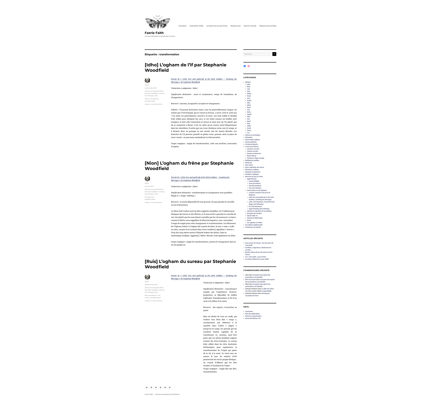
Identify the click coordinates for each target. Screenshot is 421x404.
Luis (248, 110)
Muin (249, 112)
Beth (248, 87)
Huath (249, 100)
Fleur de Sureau (250, 279)
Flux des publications (252, 314)
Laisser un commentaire (153, 104)
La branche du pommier (216, 26)
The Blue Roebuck (255, 186)
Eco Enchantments (255, 206)
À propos (182, 26)
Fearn (249, 96)
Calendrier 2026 (196, 26)
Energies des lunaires (254, 213)
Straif (249, 128)
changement (149, 197)
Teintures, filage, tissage (255, 158)
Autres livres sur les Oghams (257, 190)
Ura (248, 133)
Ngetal (249, 114)
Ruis (156, 292)
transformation (150, 101)
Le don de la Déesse (252, 147)
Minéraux (248, 163)
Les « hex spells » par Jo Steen (255, 257)
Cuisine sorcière (252, 151)
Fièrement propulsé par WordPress (167, 394)
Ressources (236, 26)
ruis (158, 295)
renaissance (154, 99)
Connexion (249, 311)
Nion (156, 194)
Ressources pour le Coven (254, 176)
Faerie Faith (154, 33)
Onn (248, 119)
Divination (248, 137)
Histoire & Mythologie (254, 218)
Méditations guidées (252, 160)
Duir (248, 91)
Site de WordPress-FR (252, 318)
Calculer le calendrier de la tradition (259, 211)
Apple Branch (251, 179)
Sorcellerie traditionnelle (253, 225)
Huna (249, 220)
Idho (156, 96)
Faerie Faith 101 (252, 216)
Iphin (249, 105)
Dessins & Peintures (254, 153)
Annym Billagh (254, 181)
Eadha (249, 94)
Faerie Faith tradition (252, 140)
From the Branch (255, 183)
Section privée (250, 26)
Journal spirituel (250, 142)
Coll (248, 89)
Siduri (147, 85)
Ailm (248, 84)
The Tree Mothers (255, 188)
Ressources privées (267, 26)
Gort (248, 98)
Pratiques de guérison (252, 172)
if (149, 99)
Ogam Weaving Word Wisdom (259, 209)
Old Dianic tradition (252, 170)
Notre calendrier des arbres (254, 167)
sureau (147, 297)
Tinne (249, 130)
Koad (249, 107)
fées (146, 295)
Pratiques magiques (252, 174)
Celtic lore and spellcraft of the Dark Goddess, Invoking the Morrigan (154, 93)
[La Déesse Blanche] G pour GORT (257, 259)
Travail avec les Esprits (253, 227)
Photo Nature (251, 156)
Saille (249, 126)
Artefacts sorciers (253, 149)
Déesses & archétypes (252, 135)
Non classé (249, 165)
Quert (249, 121)
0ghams (248, 82)
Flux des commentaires (253, 316)
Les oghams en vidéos (254, 223)
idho (146, 99)
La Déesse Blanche (251, 144)
